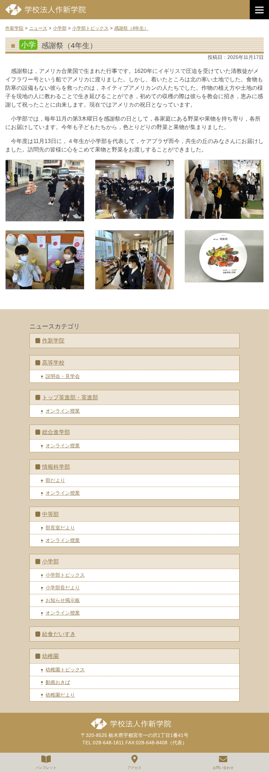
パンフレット (45, 768)
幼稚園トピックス (65, 669)
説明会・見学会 (63, 376)
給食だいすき (59, 634)
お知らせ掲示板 (63, 600)
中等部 (50, 514)
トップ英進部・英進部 (70, 397)
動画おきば (58, 682)
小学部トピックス (65, 575)
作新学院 (53, 341)
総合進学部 (56, 432)
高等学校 (53, 363)
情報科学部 (56, 467)
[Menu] (259, 9)
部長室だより (60, 527)
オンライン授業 (63, 411)
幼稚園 (50, 656)
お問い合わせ (223, 768)
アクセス (134, 768)
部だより (55, 480)
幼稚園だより (60, 695)
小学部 (50, 561)
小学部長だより (63, 587)
